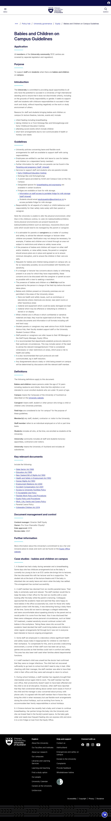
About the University (40, 743)
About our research (39, 752)
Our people (36, 777)
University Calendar (40, 781)
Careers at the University (42, 786)
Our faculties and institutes (42, 747)
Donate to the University (66, 759)
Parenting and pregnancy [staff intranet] (32, 167)
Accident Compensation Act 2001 (29, 487)
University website (36, 398)
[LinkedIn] (87, 744)
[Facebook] (82, 744)
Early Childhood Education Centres (32, 173)
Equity (57, 24)
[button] (108, 3)
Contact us (61, 743)
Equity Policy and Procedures (28, 499)
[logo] (55, 10)
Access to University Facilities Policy (31, 490)
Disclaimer (100, 799)
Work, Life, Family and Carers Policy (31, 501)
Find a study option (39, 772)
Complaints (61, 763)
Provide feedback (64, 768)
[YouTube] (98, 744)
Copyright (82, 799)
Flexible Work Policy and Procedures (31, 496)
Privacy (91, 799)
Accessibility (72, 799)
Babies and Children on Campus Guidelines (81, 24)
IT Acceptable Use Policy (26, 493)
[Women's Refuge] (60, 784)
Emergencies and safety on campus (68, 753)
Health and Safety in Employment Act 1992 (33, 478)
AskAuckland (62, 747)
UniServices (36, 790)
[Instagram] (92, 744)
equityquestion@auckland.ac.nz (51, 199)
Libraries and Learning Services (41, 762)
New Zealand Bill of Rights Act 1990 (30, 475)
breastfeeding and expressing (49, 185)
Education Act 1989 (24, 472)
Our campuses (37, 756)
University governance (43, 24)
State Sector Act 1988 (25, 469)
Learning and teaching (41, 768)
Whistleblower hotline (65, 772)
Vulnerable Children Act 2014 (28, 507)
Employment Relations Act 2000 (29, 484)
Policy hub (26, 24)
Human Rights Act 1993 (25, 481)
